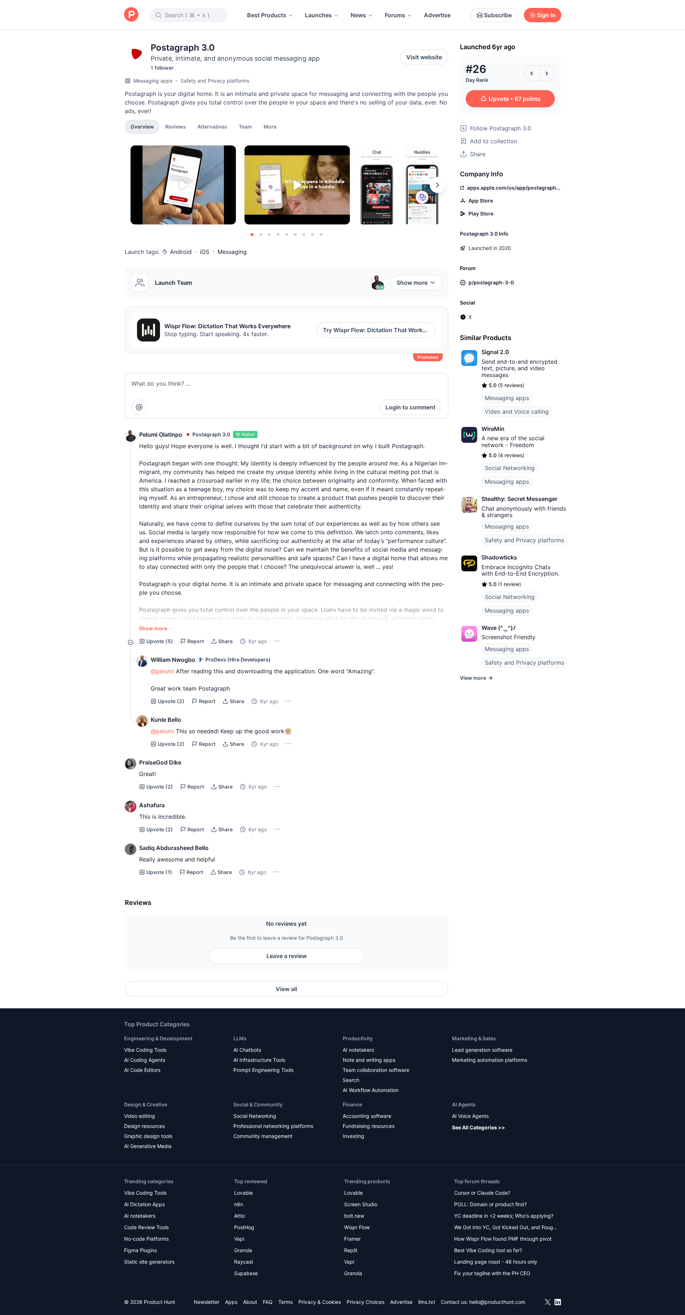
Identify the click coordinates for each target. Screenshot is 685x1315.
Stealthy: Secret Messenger (519, 498)
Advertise (437, 15)
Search (351, 1080)
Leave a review (286, 955)
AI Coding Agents (144, 1060)
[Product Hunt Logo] (131, 15)
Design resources (144, 1126)
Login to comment (410, 407)
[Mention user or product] (139, 407)
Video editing (139, 1116)
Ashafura (152, 805)
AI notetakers (358, 1050)
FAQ (268, 1302)
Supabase (246, 1273)
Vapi (239, 1239)
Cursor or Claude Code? (482, 1193)
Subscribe (498, 15)
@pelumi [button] (162, 671)
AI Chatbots (247, 1050)
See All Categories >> (478, 1127)
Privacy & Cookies (319, 1302)
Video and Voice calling (517, 411)
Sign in (546, 15)
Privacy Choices (365, 1302)
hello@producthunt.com (497, 1302)
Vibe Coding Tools (145, 1050)
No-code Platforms (146, 1239)
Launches (318, 15)
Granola (243, 1250)
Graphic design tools (148, 1136)
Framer (352, 1239)
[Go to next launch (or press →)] (547, 73)
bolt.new (354, 1216)
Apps (231, 1302)
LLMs (240, 1038)
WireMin (492, 428)
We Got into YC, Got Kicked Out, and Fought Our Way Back (506, 1228)
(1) (159, 872)
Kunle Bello (166, 719)
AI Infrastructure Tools (259, 1060)
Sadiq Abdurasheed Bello (174, 847)
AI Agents (464, 1104)
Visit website (424, 57)
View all (286, 989)
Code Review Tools (146, 1227)
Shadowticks (499, 557)
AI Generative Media (148, 1146)
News (358, 15)
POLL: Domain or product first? (490, 1204)
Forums (395, 15)
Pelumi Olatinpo (160, 434)
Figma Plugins (140, 1250)
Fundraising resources (368, 1126)
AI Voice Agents (470, 1116)
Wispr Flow (357, 1227)
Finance (352, 1104)
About (250, 1302)
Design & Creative (145, 1104)
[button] (270, 126)
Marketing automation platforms (489, 1060)
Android (181, 251)
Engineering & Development (158, 1038)
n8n (238, 1204)
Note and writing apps (369, 1060)
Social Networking (510, 467)
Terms (285, 1302)
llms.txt (426, 1302)
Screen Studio (360, 1204)
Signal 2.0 (495, 352)
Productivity (358, 1038)
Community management (262, 1136)
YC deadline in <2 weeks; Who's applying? (503, 1216)
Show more (412, 282)
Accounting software (367, 1116)
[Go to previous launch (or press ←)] (532, 73)
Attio (239, 1216)
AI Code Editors (142, 1070)
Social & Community (258, 1104)
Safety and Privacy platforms (215, 81)
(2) (171, 701)
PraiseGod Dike (160, 762)
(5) (159, 641)
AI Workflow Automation (370, 1090)
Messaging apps (152, 81)
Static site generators (149, 1262)
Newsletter (206, 1302)
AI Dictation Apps (144, 1204)
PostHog (244, 1227)
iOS (204, 251)
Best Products (266, 15)
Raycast (243, 1262)
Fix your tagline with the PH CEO (492, 1273)
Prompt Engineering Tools (263, 1070)
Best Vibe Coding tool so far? (488, 1250)
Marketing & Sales (474, 1038)
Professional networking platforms (273, 1126)
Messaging (232, 251)
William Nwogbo (173, 659)
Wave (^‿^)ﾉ (498, 627)
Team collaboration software (376, 1070)
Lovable (243, 1193)
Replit (350, 1250)
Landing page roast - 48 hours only (495, 1262)
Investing (353, 1136)
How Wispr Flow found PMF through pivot (503, 1239)
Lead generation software (482, 1050)
